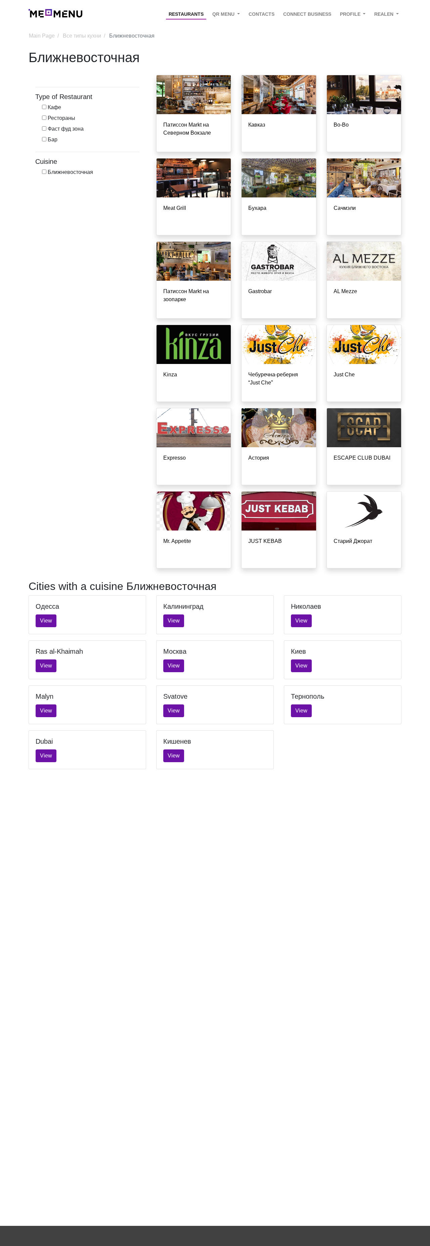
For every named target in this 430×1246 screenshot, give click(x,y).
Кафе (53, 107)
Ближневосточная (69, 172)
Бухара (257, 208)
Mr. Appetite (177, 541)
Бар (51, 139)
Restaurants (186, 14)
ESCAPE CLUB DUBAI (362, 458)
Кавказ (256, 125)
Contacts (261, 14)
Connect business (307, 14)
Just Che (344, 374)
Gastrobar (260, 291)
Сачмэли (345, 208)
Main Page (42, 36)
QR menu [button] (224, 14)
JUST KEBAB (265, 541)
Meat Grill (174, 208)
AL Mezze (345, 291)
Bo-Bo (341, 125)
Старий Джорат (353, 541)
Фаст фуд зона (65, 129)
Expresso (174, 458)
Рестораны (60, 118)
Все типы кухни (82, 36)
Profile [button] (351, 14)
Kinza (170, 374)
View (46, 621)
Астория (258, 458)
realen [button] (384, 14)
